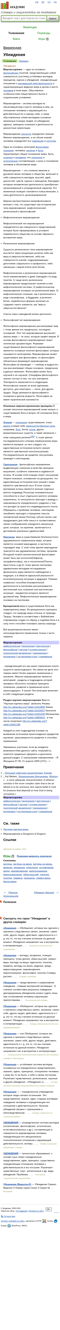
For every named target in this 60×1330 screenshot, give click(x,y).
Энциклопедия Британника (33, 776)
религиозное (28, 646)
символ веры (43, 878)
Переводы (43, 33)
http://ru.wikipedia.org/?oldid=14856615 (24, 717)
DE (43, 2)
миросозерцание (12, 874)
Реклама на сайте (36, 1211)
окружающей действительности (35, 83)
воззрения (19, 867)
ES (49, 2)
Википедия (30, 27)
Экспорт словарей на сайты (12, 1221)
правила (17, 878)
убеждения (9, 928)
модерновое (9, 656)
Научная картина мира (15, 829)
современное (45, 656)
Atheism (53, 776)
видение (7, 867)
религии (30, 150)
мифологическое (11, 646)
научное (23, 649)
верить (7, 426)
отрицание (21, 422)
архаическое (24, 653)
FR (55, 2)
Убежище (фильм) (44, 892)
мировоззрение (19, 871)
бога (18, 429)
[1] (31, 436)
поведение (38, 141)
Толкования (16, 33)
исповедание (46, 867)
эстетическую (10, 161)
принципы (29, 878)
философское (10, 649)
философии (42, 147)
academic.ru (13, 5)
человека (8, 90)
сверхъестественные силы (40, 426)
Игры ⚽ (43, 39)
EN (36, 2)
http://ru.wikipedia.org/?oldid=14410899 (24, 707)
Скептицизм (10, 464)
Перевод (23, 61)
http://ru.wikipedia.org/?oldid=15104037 (24, 710)
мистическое (42, 646)
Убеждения (9, 982)
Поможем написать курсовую (34, 856)
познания (8, 150)
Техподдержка (22, 1211)
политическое (10, 653)
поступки (51, 141)
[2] (33, 436)
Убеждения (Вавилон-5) (17, 1184)
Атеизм (7, 422)
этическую (36, 157)
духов (32, 429)
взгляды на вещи (22, 864)
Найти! (52, 18)
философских (10, 73)
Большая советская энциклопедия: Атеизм (28, 773)
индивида (20, 157)
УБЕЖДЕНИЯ (10, 1122)
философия (9, 881)
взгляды (7, 864)
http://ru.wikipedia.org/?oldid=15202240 (24, 714)
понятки (7, 878)
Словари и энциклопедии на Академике (28, 12)
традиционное (40, 653)
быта (40, 150)
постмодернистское (27, 656)
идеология (32, 867)
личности (26, 134)
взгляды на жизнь (42, 864)
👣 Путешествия (8, 1216)
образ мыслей (31, 874)
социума (8, 157)
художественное (37, 649)
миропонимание (38, 871)
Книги (16, 39)
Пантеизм (8, 537)
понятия (44, 874)
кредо (6, 871)
